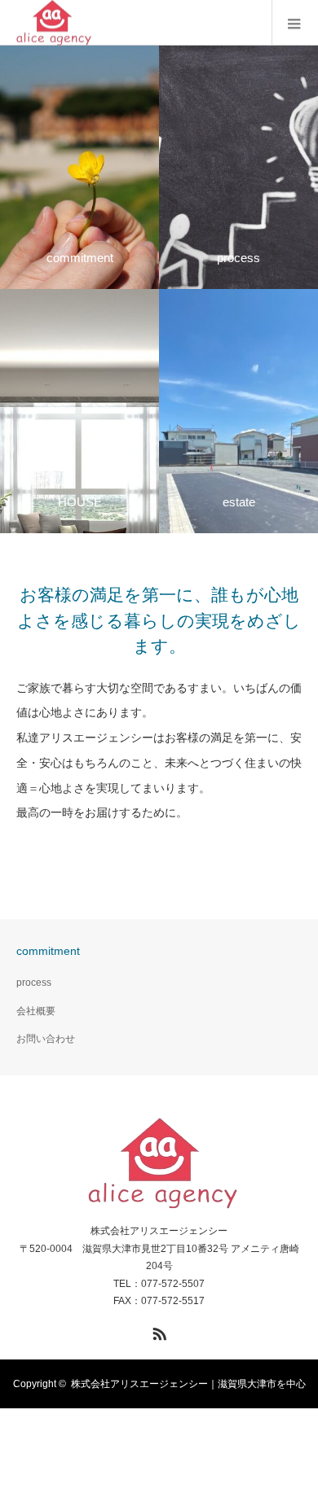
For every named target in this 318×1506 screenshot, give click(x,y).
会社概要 (35, 1011)
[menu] (295, 23)
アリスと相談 (198, 167)
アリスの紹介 (39, 411)
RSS (157, 1331)
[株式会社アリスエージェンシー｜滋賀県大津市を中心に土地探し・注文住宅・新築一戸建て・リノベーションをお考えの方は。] (159, 1164)
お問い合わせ (45, 1038)
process (33, 982)
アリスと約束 (39, 167)
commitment (48, 950)
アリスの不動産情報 (211, 411)
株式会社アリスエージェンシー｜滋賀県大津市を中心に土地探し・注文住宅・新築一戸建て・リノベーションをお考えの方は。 (159, 1432)
